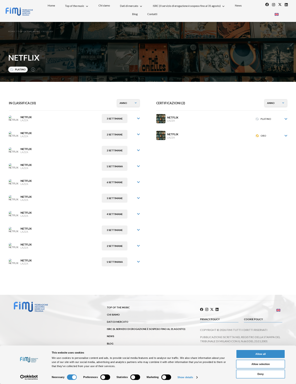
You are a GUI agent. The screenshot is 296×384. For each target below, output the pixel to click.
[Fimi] (19, 12)
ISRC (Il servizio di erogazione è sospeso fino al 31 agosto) (187, 5)
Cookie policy (253, 319)
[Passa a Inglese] (277, 13)
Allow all (260, 353)
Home (51, 5)
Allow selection (260, 364)
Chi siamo (104, 5)
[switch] (105, 377)
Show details (185, 377)
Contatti (152, 14)
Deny (260, 374)
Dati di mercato (129, 5)
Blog (135, 14)
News (238, 5)
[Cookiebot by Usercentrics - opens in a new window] (29, 377)
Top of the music (74, 5)
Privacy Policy (210, 319)
